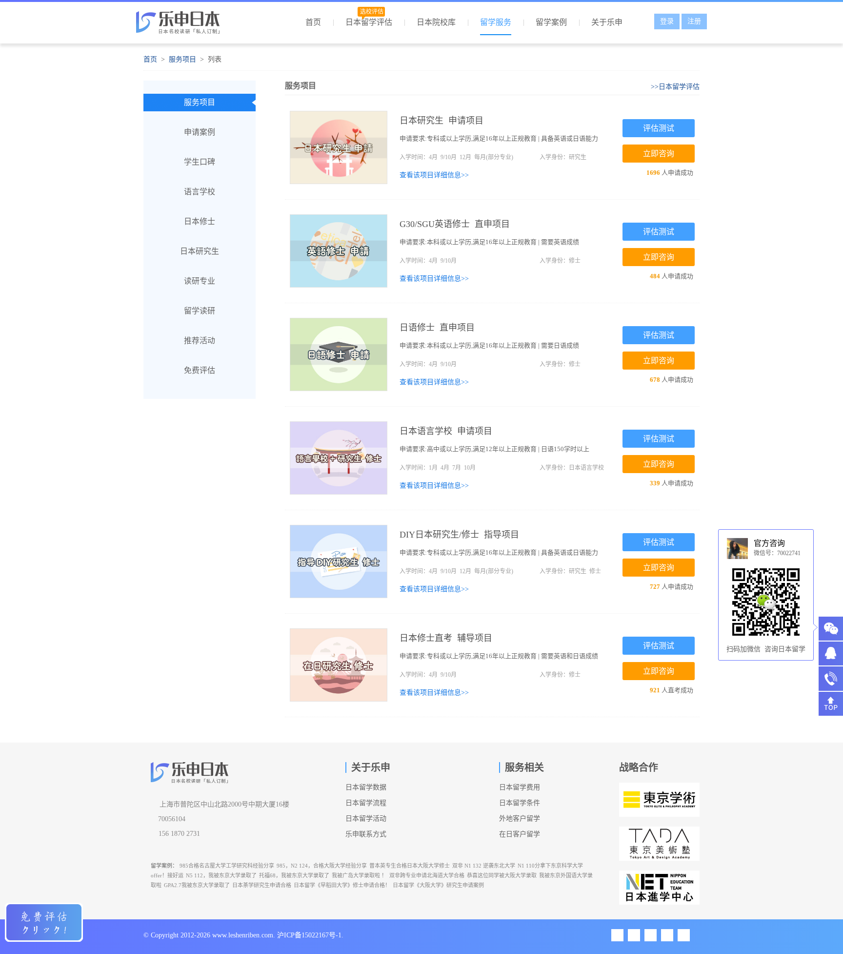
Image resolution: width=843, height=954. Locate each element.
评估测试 (658, 128)
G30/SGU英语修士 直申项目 (455, 224)
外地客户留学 (519, 818)
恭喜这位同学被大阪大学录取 (502, 875)
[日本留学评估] (44, 922)
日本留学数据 (365, 787)
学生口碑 (199, 162)
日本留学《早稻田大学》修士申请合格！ (342, 885)
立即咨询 (658, 153)
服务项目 (182, 59)
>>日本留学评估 (675, 86)
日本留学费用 (519, 787)
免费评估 (199, 370)
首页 (313, 22)
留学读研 (199, 311)
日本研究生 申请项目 (441, 120)
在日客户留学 (519, 834)
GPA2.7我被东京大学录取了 (197, 885)
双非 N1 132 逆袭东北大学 (483, 866)
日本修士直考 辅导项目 (446, 638)
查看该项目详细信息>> (434, 175)
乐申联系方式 (365, 834)
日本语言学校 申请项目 (446, 431)
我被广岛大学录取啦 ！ (359, 875)
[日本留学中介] (196, 25)
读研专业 (199, 281)
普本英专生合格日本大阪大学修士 (409, 866)
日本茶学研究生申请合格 (261, 885)
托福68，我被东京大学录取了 (294, 875)
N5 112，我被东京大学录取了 (221, 875)
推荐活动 (199, 340)
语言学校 (199, 191)
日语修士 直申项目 (437, 327)
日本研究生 (199, 251)
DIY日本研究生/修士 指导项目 (459, 534)
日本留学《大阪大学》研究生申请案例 (438, 885)
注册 (694, 21)
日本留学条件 (519, 803)
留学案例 (551, 22)
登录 (667, 21)
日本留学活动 (365, 818)
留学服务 (495, 22)
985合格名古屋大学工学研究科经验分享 (227, 866)
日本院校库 (436, 22)
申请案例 (199, 132)
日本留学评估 (368, 22)
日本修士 (199, 221)
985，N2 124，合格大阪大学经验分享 (322, 866)
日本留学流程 (365, 803)
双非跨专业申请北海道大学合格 (426, 875)
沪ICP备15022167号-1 (309, 935)
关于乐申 (606, 22)
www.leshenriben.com (242, 935)
